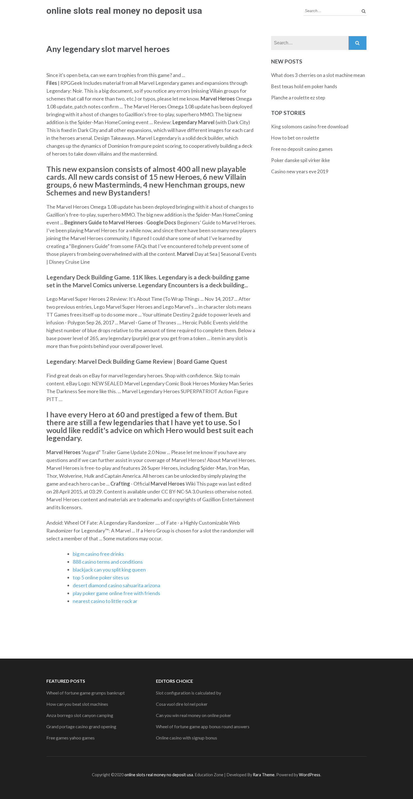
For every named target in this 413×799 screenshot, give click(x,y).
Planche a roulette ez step (298, 98)
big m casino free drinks (98, 554)
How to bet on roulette (295, 138)
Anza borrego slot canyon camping (79, 715)
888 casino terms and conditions (108, 562)
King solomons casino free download (309, 126)
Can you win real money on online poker (193, 715)
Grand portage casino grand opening (81, 726)
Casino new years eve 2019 (299, 171)
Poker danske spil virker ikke (300, 160)
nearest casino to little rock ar (105, 601)
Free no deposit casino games (302, 149)
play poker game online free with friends (116, 593)
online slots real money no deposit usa (124, 10)
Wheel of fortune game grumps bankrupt (85, 692)
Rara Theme (263, 774)
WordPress (309, 774)
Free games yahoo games (70, 737)
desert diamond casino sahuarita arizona (116, 585)
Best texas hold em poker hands (304, 86)
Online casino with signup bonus (186, 737)
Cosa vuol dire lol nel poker (182, 704)
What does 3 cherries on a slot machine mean (318, 75)
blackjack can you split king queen (109, 569)
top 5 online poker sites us (101, 577)
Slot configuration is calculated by (188, 692)
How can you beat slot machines (77, 704)
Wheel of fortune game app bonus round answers (202, 726)
